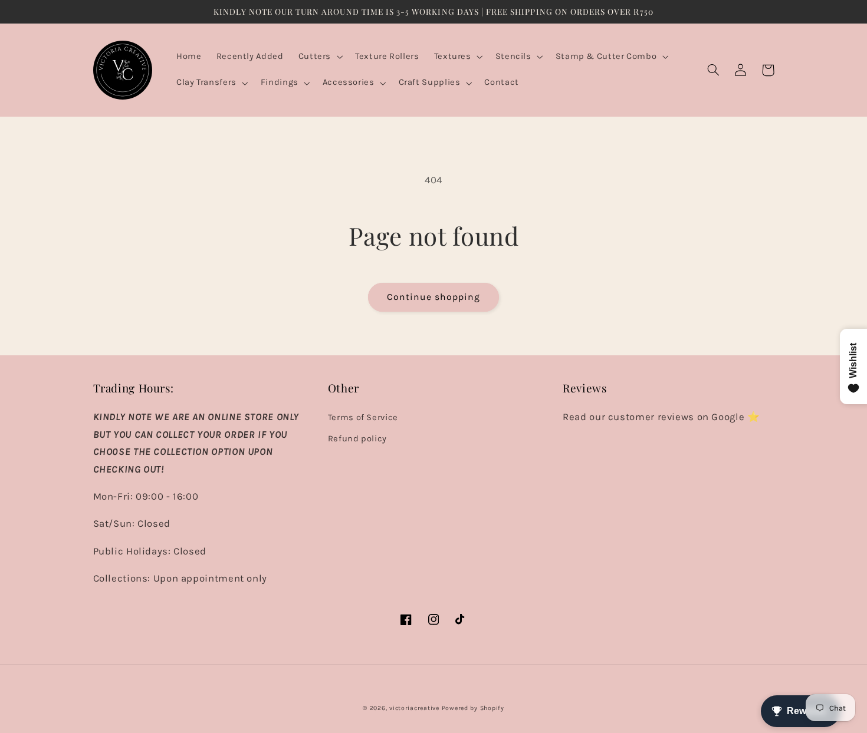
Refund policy (357, 439)
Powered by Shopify (473, 708)
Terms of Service (363, 417)
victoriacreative (414, 708)
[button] (319, 57)
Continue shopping (434, 297)
